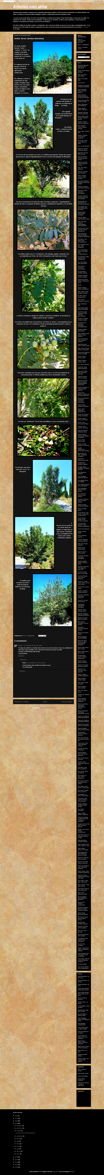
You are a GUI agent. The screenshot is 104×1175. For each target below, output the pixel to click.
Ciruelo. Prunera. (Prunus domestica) (83, 419)
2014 (16, 1157)
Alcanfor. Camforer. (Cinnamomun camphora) (83, 137)
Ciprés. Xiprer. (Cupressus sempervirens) (81, 410)
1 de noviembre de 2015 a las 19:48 (32, 645)
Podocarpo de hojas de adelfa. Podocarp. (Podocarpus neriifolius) (83, 819)
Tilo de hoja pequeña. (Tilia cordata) (83, 935)
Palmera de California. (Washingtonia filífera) (83, 717)
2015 (16, 1123)
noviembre (19, 1128)
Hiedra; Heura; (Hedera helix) (81, 548)
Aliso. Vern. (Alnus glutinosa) (82, 168)
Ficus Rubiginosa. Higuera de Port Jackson (82, 490)
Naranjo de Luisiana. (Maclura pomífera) (83, 665)
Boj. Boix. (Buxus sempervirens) (82, 296)
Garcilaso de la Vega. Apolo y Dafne (83, 1010)
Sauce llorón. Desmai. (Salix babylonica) (83, 889)
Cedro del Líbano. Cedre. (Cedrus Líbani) (84, 345)
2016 (16, 1121)
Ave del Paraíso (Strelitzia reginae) (82, 272)
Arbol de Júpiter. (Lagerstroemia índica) (83, 218)
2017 (16, 1118)
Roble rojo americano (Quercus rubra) (83, 858)
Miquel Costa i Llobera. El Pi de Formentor (84, 1047)
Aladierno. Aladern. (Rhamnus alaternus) (83, 122)
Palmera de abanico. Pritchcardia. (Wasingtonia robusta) (83, 712)
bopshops (55, 1171)
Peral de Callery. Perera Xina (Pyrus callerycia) (83, 754)
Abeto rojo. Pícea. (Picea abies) (82, 75)
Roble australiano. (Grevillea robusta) (82, 841)
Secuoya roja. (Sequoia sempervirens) (81, 903)
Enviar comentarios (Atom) (47, 708)
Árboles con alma (30, 6)
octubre (18, 1130)
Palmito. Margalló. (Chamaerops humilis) (83, 729)
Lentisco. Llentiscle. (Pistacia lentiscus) (83, 591)
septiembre (19, 1136)
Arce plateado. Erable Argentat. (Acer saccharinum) (83, 258)
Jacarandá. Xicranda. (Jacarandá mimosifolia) (83, 557)
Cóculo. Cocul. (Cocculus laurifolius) (83, 423)
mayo (18, 1146)
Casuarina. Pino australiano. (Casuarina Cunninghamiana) (82, 324)
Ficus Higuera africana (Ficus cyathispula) (83, 485)
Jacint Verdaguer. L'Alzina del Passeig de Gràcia (84, 1019)
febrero (18, 1151)
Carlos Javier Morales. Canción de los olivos (83, 989)
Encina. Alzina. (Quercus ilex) (81, 440)
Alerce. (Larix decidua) (83, 146)
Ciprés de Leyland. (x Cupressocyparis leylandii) (83, 389)
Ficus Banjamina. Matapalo (82, 473)
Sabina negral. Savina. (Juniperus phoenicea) (83, 871)
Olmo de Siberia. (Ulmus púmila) (82, 687)
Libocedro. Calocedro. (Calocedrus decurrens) (83, 596)
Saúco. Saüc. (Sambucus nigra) (82, 893)
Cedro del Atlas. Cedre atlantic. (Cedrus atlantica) (83, 335)
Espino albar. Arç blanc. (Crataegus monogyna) (82, 455)
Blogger (72, 1171)
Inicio (45, 701)
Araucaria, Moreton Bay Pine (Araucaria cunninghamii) (83, 197)
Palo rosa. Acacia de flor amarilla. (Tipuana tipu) (83, 739)
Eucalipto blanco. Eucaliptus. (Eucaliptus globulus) (83, 468)
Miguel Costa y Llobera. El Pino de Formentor (83, 1042)
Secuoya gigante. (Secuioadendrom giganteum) (82, 898)
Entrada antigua (67, 701)
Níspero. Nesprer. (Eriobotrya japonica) (83, 675)
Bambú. (80, 285)
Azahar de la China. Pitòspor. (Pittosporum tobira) (83, 281)
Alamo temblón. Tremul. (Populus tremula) (82, 127)
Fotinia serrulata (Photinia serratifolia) (83, 505)
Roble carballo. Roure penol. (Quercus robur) (84, 845)
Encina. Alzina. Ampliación (81, 1079)
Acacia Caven (81, 82)
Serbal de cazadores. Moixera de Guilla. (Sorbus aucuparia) (83, 909)
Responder (21, 656)
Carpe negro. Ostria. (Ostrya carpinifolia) (83, 308)
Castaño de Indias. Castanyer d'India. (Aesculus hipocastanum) (82, 314)
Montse (20, 645)
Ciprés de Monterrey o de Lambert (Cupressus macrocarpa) (83, 400)
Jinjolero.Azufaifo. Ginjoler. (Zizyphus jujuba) (82, 563)
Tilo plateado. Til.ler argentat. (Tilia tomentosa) (83, 940)
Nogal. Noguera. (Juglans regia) (82, 679)
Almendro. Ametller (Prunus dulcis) (83, 172)
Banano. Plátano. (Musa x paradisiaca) (83, 288)
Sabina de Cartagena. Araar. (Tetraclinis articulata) (83, 867)
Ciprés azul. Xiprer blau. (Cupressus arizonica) (82, 372)
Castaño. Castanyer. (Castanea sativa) (83, 319)
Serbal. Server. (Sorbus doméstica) (83, 913)
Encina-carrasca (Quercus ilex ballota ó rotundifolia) (83, 436)
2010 (16, 1167)
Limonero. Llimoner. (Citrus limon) (83, 601)
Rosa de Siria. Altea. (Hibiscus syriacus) (83, 862)
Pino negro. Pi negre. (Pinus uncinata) (83, 791)
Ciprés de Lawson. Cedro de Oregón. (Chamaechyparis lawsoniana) (82, 382)
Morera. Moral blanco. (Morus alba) (83, 652)
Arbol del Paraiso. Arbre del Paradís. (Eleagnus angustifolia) (84, 235)
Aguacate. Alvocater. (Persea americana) (83, 113)
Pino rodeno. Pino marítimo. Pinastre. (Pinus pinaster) (83, 800)
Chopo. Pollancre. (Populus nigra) (82, 361)
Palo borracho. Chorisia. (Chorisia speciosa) (82, 734)
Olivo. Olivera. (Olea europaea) (83, 683)
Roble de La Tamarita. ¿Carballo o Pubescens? (83, 1084)
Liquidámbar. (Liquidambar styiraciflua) (81, 606)
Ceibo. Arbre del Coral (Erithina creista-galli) (83, 349)
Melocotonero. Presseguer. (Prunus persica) (83, 623)
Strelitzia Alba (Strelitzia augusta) (82, 923)
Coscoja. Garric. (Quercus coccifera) (83, 427)
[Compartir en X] (42, 636)
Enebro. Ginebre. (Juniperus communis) (83, 444)
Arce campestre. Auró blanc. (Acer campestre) (83, 246)
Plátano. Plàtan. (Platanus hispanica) (83, 814)
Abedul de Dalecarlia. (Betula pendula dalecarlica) (83, 67)
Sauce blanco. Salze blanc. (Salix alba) (83, 881)
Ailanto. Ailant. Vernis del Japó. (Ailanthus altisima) (83, 118)
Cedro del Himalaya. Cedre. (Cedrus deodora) (83, 340)
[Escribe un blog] (41, 636)
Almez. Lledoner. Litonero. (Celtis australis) (82, 177)
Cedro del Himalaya (83, 1076)
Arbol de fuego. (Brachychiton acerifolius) (82, 213)
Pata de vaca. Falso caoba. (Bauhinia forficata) (83, 744)
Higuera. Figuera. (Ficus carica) (82, 552)
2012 (16, 1162)
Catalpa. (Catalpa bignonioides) (82, 330)
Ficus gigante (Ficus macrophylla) (83, 481)
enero (18, 1153)
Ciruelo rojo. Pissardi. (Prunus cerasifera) (83, 415)
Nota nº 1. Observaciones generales (81, 41)
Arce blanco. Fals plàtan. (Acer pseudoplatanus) (82, 240)
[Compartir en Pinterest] (45, 636)
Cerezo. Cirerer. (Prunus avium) (82, 357)
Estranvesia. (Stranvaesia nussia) (83, 459)
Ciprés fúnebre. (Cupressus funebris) (83, 405)
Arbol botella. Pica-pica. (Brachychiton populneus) (83, 208)
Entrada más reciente (21, 701)
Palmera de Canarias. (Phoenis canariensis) (83, 725)
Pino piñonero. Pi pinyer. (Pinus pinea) (83, 795)
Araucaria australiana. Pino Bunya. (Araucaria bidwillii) (84, 182)
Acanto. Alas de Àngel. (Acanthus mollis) (83, 101)
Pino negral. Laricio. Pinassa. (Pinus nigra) (83, 787)
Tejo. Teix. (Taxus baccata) (82, 931)
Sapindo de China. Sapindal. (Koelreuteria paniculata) (84, 877)
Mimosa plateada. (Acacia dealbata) (82, 637)
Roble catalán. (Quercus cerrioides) (83, 849)
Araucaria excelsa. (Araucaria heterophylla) (82, 192)
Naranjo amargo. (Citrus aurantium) (82, 661)
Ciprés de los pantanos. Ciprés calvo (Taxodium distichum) (84, 394)
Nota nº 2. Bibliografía (83, 44)
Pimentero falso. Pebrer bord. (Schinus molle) (83, 763)
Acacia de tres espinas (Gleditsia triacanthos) (83, 86)
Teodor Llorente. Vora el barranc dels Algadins (83, 1060)
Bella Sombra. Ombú (83, 1073)
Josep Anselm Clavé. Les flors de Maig (83, 1028)
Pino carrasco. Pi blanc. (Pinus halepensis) (82, 777)
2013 (16, 1159)
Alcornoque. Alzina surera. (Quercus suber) (82, 142)
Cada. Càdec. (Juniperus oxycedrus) (83, 300)
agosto (18, 1138)
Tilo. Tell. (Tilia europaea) (81, 944)
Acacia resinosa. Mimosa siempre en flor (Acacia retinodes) (83, 96)
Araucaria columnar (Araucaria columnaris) (83, 187)
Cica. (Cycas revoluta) (83, 364)
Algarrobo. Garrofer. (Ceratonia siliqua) (83, 149)
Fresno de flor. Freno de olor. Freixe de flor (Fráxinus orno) (83, 514)
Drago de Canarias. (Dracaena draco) (83, 431)
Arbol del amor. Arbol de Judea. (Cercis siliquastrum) (83, 230)
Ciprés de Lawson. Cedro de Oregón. (82, 377)
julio (17, 1141)
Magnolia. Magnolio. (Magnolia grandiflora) (83, 614)
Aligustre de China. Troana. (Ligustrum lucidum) (83, 163)
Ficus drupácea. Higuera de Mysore (83, 477)
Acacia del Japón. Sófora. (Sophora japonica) (82, 91)
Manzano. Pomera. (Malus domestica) (83, 618)
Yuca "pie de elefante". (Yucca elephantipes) (83, 967)
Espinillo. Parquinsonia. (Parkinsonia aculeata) (83, 449)
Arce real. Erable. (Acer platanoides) (82, 262)
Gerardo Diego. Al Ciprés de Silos (82, 1014)
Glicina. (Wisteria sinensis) (82, 536)
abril (17, 1148)
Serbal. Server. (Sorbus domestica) (25, 1133)
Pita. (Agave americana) (81, 809)
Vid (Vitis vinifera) (82, 964)
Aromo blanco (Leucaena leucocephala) (81, 267)
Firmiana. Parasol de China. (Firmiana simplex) (83, 501)
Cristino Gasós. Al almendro (82, 998)
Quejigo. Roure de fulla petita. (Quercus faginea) (84, 825)
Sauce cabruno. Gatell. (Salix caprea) (84, 885)
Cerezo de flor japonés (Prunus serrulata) (83, 353)
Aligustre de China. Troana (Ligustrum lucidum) (83, 158)
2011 (16, 1164)
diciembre (19, 1125)
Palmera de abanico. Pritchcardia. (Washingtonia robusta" (83, 706)
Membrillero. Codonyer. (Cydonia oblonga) (83, 629)
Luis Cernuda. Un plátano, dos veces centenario (82, 1037)
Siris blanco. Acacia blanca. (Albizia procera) (83, 918)
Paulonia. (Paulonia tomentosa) (83, 749)
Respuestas (23, 659)
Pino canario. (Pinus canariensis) (83, 772)
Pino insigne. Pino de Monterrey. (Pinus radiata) (83, 782)
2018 (16, 1116)
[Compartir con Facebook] (44, 636)
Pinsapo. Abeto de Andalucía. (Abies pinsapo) (82, 805)
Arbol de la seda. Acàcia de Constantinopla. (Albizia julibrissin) (82, 223)
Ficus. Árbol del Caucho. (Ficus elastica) (82, 495)
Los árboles (85, 27)
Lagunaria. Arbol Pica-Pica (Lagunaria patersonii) (83, 568)
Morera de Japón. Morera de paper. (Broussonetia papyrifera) (82, 642)
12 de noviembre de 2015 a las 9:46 (35, 662)
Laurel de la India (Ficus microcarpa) (82, 572)
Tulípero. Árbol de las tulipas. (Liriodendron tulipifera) (83, 949)
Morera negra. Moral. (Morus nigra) (83, 648)
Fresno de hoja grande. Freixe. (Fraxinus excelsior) (83, 519)
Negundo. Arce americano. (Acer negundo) (82, 670)
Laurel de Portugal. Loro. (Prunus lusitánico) (83, 577)
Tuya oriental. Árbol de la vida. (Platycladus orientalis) (83, 960)
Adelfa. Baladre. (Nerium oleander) (82, 109)
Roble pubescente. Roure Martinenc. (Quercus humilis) (82, 854)
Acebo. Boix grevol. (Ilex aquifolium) (83, 105)
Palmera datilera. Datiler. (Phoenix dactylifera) (82, 700)
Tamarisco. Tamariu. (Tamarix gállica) (83, 927)
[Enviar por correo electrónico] (39, 636)
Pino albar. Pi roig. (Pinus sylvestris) (82, 768)
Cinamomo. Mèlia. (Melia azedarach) (82, 367)
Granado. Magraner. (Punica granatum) (83, 540)
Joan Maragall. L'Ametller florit (81, 1024)
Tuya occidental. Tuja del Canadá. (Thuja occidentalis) (83, 955)
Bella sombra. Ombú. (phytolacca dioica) (83, 292)
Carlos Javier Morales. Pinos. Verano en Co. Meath (83, 994)
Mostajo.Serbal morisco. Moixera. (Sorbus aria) (82, 657)
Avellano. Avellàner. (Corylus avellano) (83, 276)
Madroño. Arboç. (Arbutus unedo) (82, 610)
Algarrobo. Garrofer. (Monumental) (83, 153)
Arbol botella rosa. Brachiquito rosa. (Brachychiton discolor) (84, 203)
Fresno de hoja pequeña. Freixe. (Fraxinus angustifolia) (83, 525)
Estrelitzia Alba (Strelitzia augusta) (82, 463)
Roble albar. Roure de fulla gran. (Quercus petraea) (83, 836)
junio (18, 1143)
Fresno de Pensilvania (83, 529)
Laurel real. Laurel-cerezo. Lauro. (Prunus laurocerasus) (84, 583)
